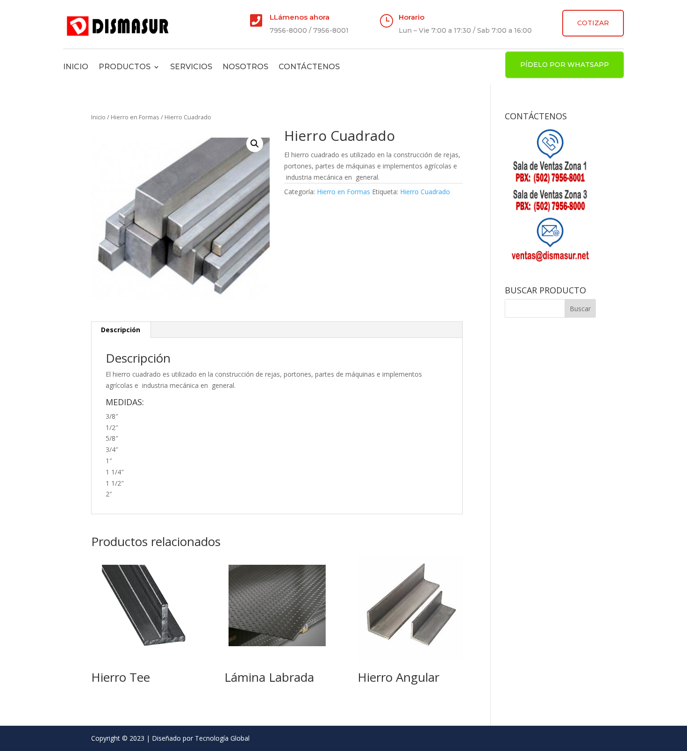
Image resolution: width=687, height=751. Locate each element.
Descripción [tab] (120, 329)
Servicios (191, 66)
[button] (254, 143)
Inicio (75, 66)
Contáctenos (309, 66)
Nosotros (245, 66)
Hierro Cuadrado (425, 191)
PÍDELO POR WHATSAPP (564, 64)
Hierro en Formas (135, 117)
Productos (124, 66)
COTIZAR (593, 23)
